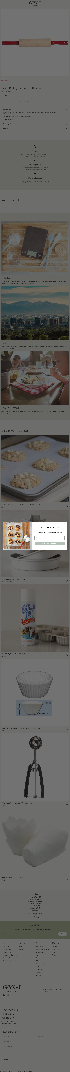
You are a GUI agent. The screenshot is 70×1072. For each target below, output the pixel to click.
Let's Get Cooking (49, 543)
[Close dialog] (65, 523)
